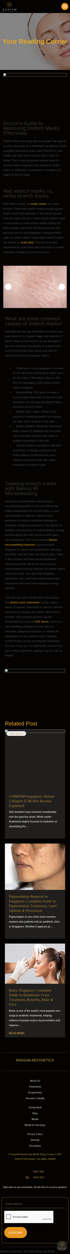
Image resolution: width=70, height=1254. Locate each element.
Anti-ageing (16, 733)
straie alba (27, 242)
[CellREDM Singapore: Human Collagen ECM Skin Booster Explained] (35, 759)
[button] (8, 287)
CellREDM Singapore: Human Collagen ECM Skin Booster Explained (32, 801)
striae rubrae (38, 203)
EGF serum (42, 621)
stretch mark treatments (25, 602)
